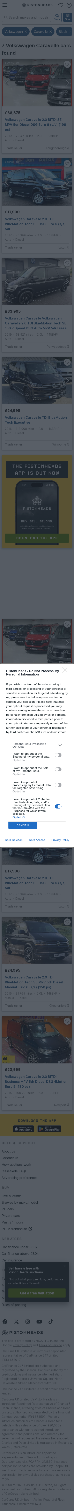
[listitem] (37, 745)
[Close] (66, 671)
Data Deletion (14, 840)
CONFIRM (23, 825)
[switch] (58, 755)
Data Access (37, 840)
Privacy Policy (60, 840)
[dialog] (37, 755)
